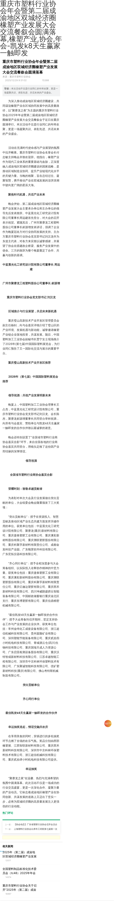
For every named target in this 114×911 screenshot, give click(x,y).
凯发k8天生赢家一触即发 (107, 723)
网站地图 (2, 851)
